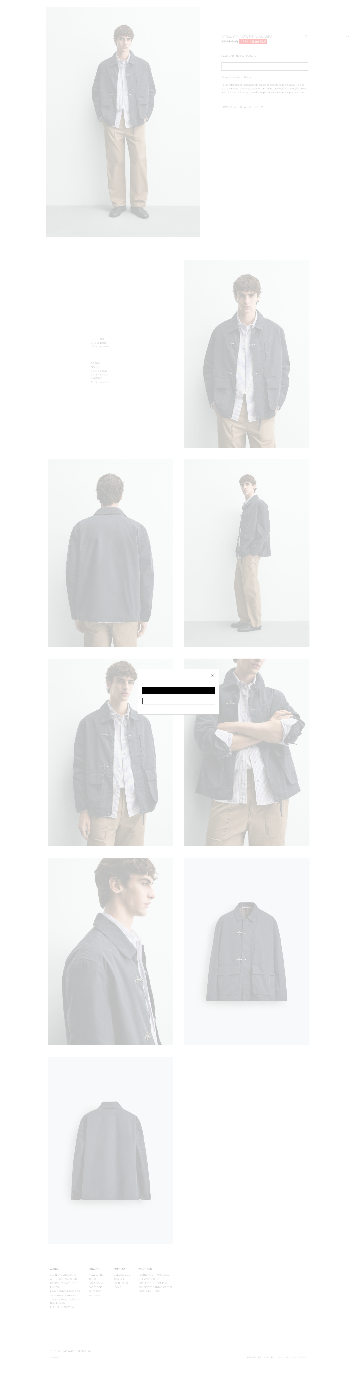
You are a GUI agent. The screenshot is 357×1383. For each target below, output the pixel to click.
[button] (178, 690)
